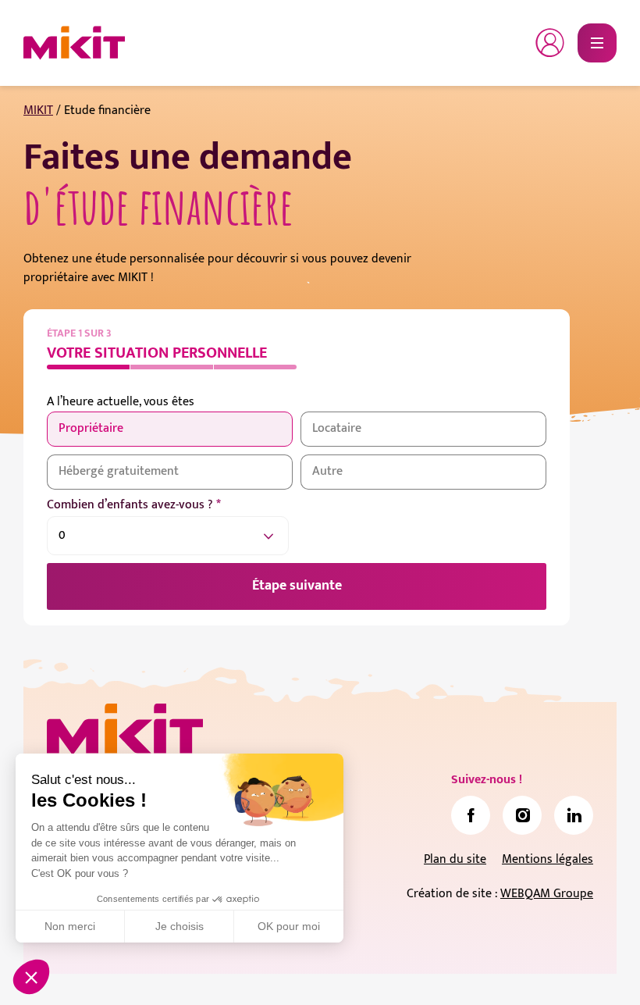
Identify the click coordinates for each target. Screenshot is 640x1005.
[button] (31, 977)
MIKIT (38, 110)
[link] (470, 815)
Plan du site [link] (455, 859)
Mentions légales (547, 859)
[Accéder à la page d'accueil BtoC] (74, 43)
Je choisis (179, 926)
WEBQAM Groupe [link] (546, 893)
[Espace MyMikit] (550, 43)
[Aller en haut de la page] (597, 969)
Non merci (69, 926)
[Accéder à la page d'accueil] (125, 729)
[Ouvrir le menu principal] (597, 42)
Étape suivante (297, 585)
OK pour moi (289, 926)
